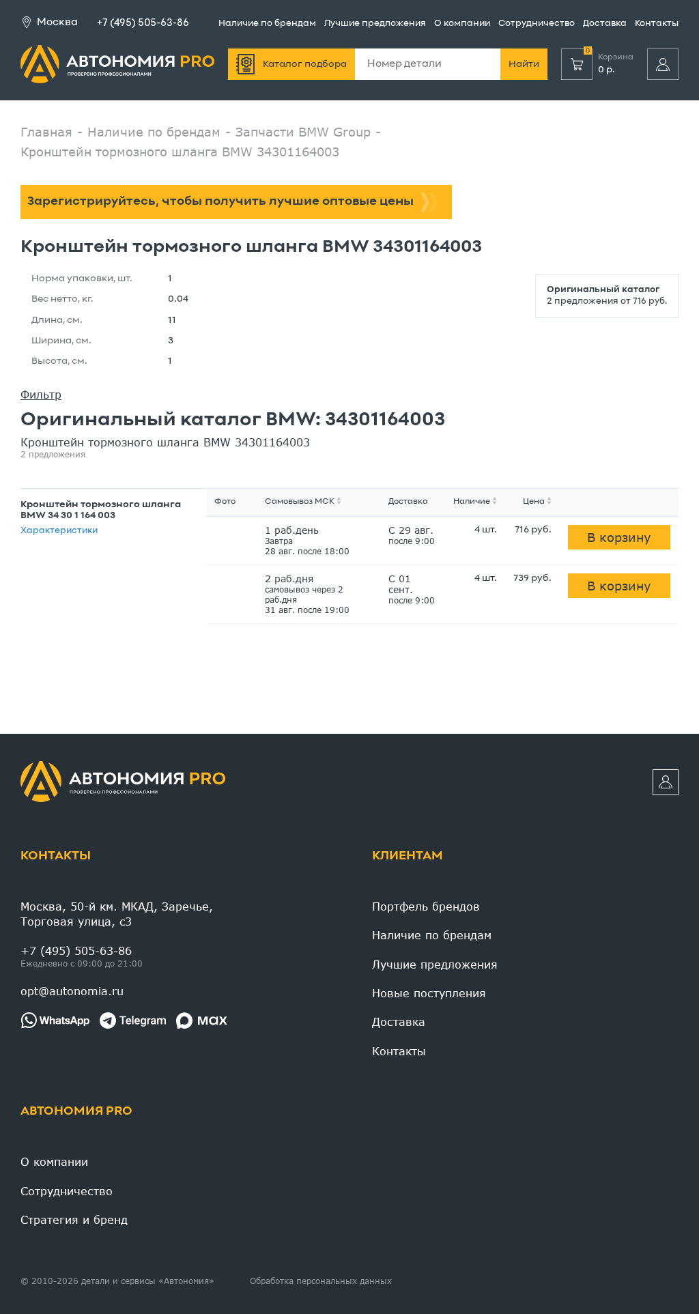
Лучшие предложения (375, 24)
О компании (462, 24)
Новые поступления (429, 992)
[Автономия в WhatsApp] (54, 1020)
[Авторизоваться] (663, 64)
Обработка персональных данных (321, 1281)
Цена (534, 502)
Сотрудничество (536, 24)
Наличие (471, 502)
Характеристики (59, 531)
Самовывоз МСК (299, 502)
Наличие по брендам (267, 24)
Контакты (657, 24)
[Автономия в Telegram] (133, 1020)
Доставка (605, 24)
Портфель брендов (426, 906)
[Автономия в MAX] (201, 1020)
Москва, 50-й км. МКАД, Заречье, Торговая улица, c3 (116, 914)
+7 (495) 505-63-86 (143, 23)
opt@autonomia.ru (72, 990)
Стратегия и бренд (74, 1219)
